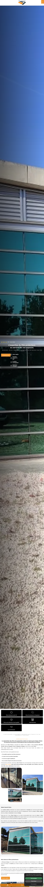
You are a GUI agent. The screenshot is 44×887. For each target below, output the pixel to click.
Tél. (22, 885)
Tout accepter (34, 878)
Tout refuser (33, 881)
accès (8, 885)
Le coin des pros (11, 729)
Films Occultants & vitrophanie (33, 715)
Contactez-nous (5, 355)
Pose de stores (32, 722)
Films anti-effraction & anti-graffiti (11, 722)
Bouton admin (5, 878)
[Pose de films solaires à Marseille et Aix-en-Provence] (22, 3)
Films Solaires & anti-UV (11, 715)
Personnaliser (34, 884)
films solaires (8, 764)
